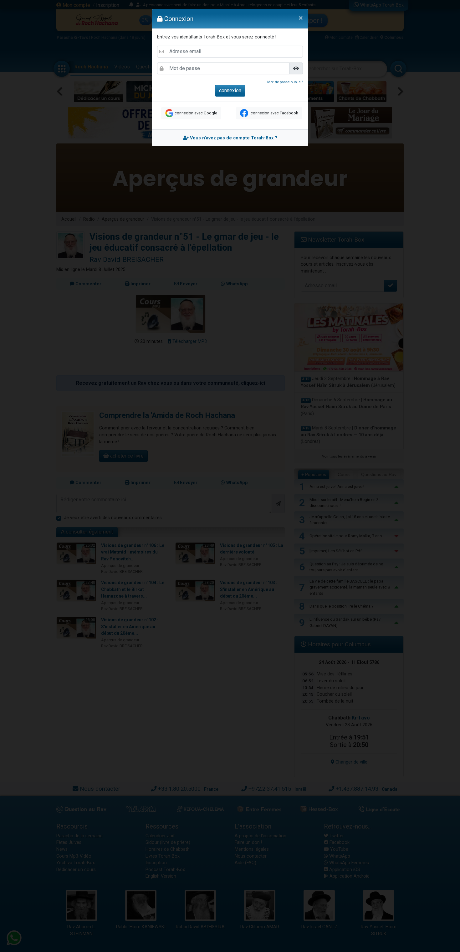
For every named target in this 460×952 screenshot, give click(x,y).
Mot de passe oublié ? (285, 82)
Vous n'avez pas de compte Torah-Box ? (233, 138)
